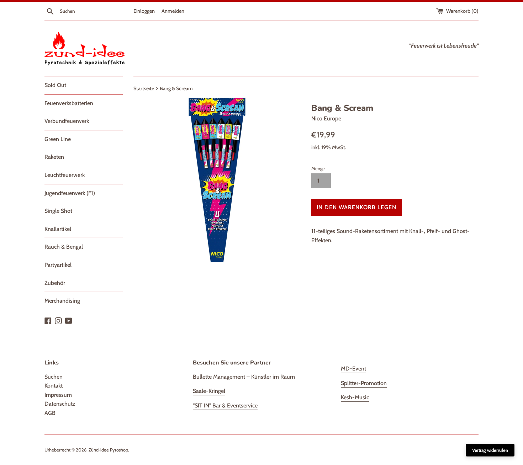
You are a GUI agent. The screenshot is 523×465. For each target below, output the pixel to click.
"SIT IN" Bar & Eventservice (225, 405)
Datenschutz (59, 403)
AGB (50, 413)
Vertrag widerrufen (490, 450)
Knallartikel (57, 229)
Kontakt (53, 385)
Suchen (53, 376)
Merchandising (62, 300)
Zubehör (54, 283)
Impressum (58, 394)
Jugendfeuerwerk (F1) (69, 193)
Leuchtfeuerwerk (64, 175)
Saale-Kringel (209, 391)
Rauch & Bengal (63, 246)
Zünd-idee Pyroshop (108, 450)
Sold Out (55, 85)
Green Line (57, 139)
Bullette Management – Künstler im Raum (244, 376)
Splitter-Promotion (364, 383)
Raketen (54, 156)
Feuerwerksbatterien (68, 103)
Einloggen (144, 11)
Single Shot (58, 210)
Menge (318, 168)
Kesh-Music (355, 397)
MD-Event (353, 368)
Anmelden (173, 11)
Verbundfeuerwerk (66, 121)
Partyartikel (58, 264)
